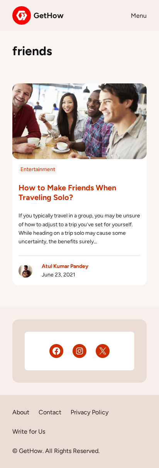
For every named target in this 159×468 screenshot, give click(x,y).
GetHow (49, 15)
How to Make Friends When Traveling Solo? (67, 192)
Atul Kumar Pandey (65, 266)
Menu (139, 15)
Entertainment (37, 169)
